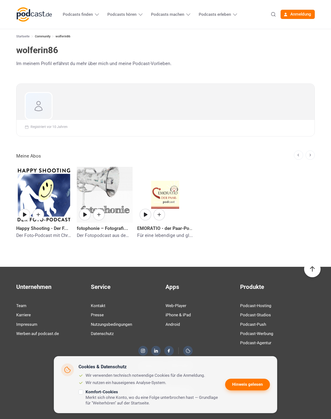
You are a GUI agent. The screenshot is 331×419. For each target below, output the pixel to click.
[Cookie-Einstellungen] (188, 350)
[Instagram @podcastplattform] (143, 350)
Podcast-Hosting (255, 305)
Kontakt (98, 305)
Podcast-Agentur (255, 342)
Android (173, 324)
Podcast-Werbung (256, 333)
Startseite (23, 36)
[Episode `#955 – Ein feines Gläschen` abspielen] (24, 214)
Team (21, 305)
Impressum (26, 324)
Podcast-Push (253, 324)
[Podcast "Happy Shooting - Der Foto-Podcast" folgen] (38, 214)
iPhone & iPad (178, 314)
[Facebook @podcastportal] (168, 350)
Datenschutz (102, 333)
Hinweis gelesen (247, 384)
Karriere (23, 314)
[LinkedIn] (156, 350)
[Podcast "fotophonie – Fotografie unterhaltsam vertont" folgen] (99, 214)
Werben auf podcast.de (37, 333)
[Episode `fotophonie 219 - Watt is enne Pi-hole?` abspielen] (85, 214)
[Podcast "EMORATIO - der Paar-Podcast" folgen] (159, 214)
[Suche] (273, 14)
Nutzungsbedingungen (111, 324)
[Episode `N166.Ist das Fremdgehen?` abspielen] (145, 214)
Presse (97, 314)
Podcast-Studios (255, 314)
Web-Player (176, 305)
